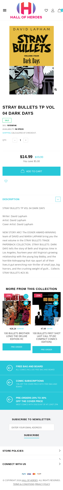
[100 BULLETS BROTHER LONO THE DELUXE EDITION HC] (17, 313)
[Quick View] (26, 303)
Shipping (7, 132)
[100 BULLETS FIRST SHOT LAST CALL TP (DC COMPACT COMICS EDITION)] (46, 313)
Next (57, 321)
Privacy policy (42, 484)
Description (11, 199)
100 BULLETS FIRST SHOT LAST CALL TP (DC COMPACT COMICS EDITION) (46, 337)
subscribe (31, 435)
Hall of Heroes (30, 480)
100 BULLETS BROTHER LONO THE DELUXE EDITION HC (17, 336)
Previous (5, 321)
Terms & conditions (23, 484)
